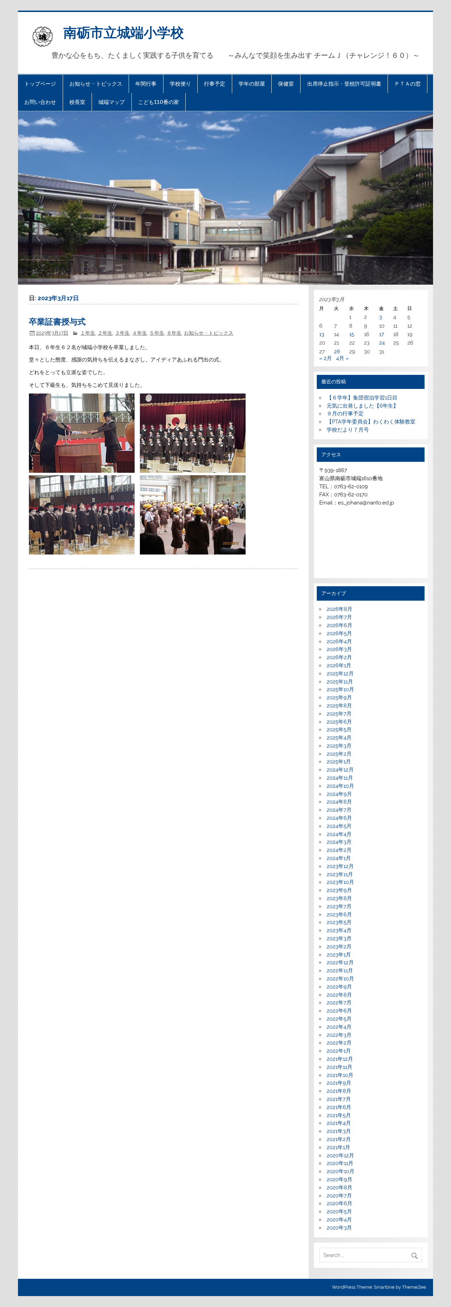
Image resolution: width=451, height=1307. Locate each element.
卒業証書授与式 (57, 321)
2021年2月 (339, 1139)
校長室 (77, 102)
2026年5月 (339, 633)
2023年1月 (339, 955)
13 (321, 334)
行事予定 (214, 83)
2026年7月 (339, 617)
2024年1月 (339, 858)
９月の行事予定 (345, 413)
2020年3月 (339, 1228)
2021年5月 (339, 1115)
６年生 (174, 333)
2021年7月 (339, 1099)
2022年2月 (339, 1043)
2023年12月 (340, 866)
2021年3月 (339, 1131)
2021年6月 (339, 1107)
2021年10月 (340, 1075)
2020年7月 (339, 1196)
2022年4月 (339, 1027)
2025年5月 (339, 729)
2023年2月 (339, 946)
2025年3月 (339, 746)
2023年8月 (339, 898)
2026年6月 (339, 625)
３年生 (122, 333)
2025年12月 (340, 673)
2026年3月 (339, 649)
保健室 (286, 83)
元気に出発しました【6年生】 (363, 406)
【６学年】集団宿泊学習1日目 (362, 398)
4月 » (342, 358)
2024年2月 (339, 850)
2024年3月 (339, 842)
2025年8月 (339, 705)
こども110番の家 (158, 102)
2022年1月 (339, 1051)
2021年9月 (339, 1083)
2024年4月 (339, 834)
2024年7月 (339, 810)
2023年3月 (339, 938)
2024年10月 (340, 786)
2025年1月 (339, 761)
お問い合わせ (40, 102)
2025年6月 (339, 722)
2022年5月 (339, 1019)
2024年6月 (339, 818)
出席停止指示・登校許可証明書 (344, 83)
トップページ (40, 83)
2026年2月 (339, 657)
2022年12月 (340, 962)
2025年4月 (339, 738)
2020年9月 (339, 1179)
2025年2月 (339, 754)
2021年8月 (339, 1091)
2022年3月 (339, 1035)
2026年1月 (339, 665)
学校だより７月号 (348, 430)
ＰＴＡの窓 (407, 83)
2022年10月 (340, 978)
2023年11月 (340, 874)
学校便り (180, 83)
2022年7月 (339, 1002)
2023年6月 (339, 914)
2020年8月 (339, 1187)
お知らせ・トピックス (95, 83)
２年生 (105, 333)
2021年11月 (339, 1067)
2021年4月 (339, 1123)
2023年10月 (340, 882)
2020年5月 (339, 1211)
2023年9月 (339, 890)
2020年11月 (340, 1163)
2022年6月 (339, 1011)
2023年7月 (339, 906)
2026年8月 (339, 609)
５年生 (156, 333)
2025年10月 (340, 689)
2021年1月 (338, 1147)
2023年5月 (339, 922)
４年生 (139, 333)
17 (381, 334)
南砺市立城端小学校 (123, 32)
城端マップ (111, 102)
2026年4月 (339, 641)
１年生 (87, 333)
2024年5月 (339, 826)
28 (337, 351)
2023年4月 (339, 930)
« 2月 (325, 358)
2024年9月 (339, 794)
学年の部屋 (252, 83)
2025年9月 (339, 697)
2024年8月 (339, 802)
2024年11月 (340, 778)
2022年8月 (339, 995)
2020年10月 (340, 1171)
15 (351, 334)
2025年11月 (340, 682)
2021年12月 (340, 1059)
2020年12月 (340, 1155)
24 (382, 343)
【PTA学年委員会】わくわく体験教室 (371, 422)
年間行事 (145, 83)
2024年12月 (340, 770)
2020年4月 (339, 1219)
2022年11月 (340, 970)
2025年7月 (339, 714)
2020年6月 (339, 1203)
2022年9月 (339, 987)
